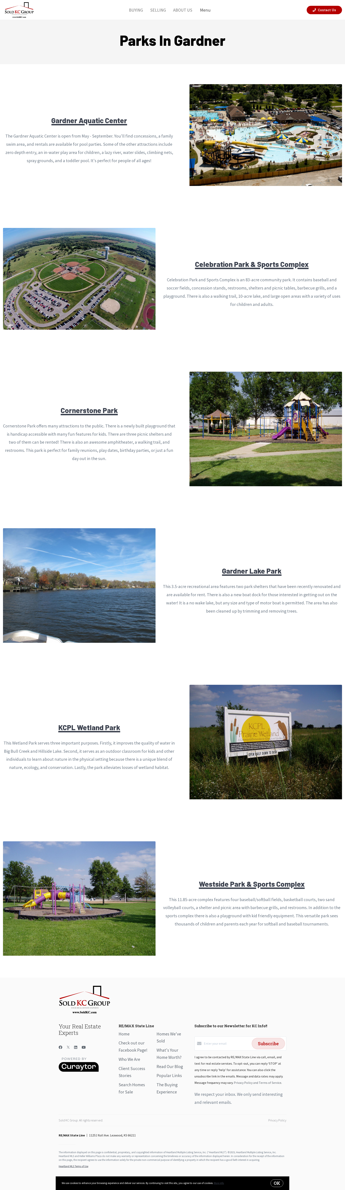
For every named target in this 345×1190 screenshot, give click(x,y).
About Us (182, 10)
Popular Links (169, 1075)
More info (219, 1183)
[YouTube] (84, 1047)
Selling (158, 10)
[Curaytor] (79, 1071)
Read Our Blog (170, 1066)
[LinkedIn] (75, 1047)
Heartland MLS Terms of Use (73, 1166)
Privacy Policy (277, 1120)
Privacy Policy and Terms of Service (257, 1083)
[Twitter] (68, 1047)
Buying (136, 10)
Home (124, 1034)
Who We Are (129, 1059)
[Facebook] (60, 1047)
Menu (205, 10)
